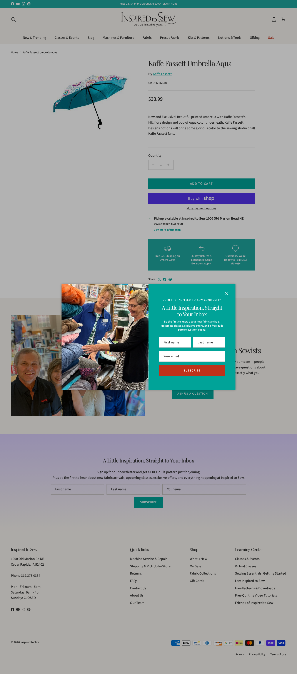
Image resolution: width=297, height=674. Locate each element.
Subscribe (192, 370)
